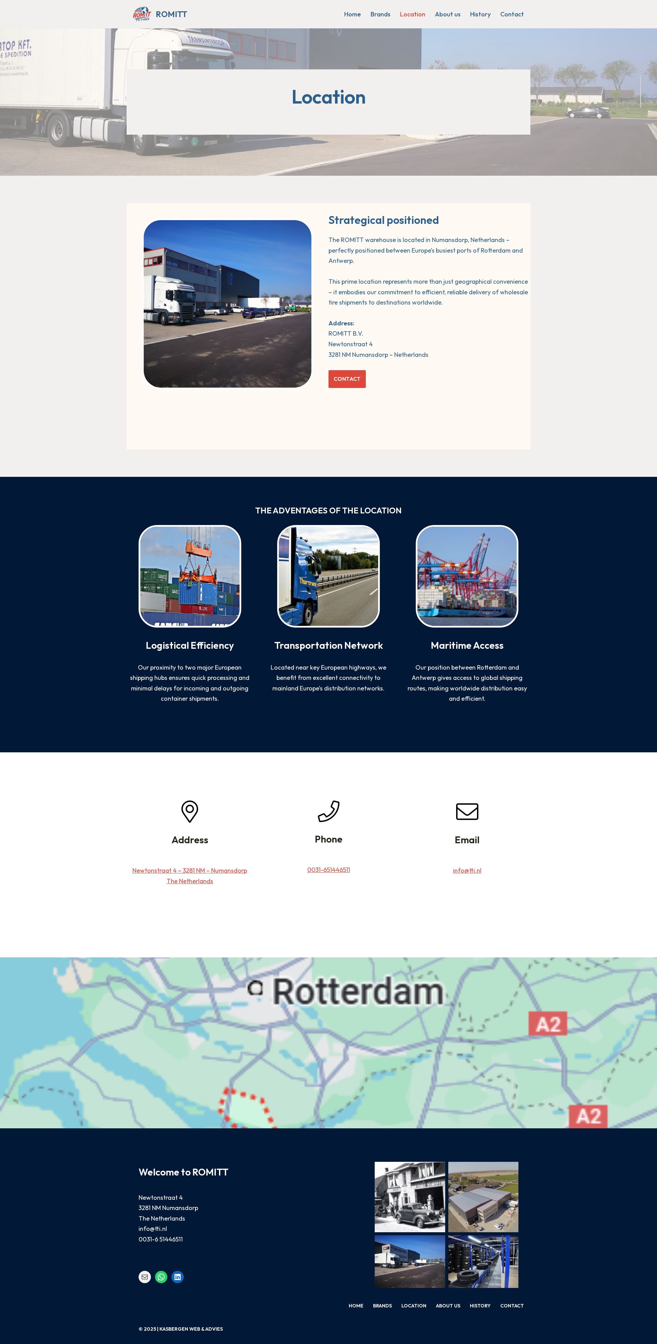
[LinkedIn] (177, 1277)
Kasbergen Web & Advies (191, 1329)
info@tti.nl (467, 870)
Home (352, 14)
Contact (512, 14)
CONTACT (347, 378)
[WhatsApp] (161, 1277)
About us (448, 14)
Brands (380, 14)
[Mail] (145, 1277)
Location (412, 14)
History (480, 14)
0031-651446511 (328, 870)
